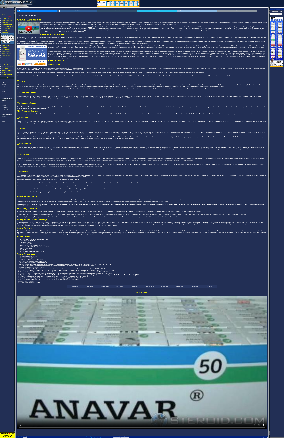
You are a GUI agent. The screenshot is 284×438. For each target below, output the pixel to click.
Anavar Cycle (75, 286)
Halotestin (4, 96)
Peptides (3, 13)
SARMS (3, 14)
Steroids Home (4, 6)
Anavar (3, 82)
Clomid (3, 86)
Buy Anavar (209, 286)
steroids (124, 22)
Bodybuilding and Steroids (7, 66)
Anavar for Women (105, 286)
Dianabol (3, 91)
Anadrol (3, 80)
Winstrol (3, 121)
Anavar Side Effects (149, 286)
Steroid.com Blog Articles (7, 74)
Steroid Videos (5, 22)
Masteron (4, 100)
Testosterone (4, 60)
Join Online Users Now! (277, 9)
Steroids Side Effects (6, 18)
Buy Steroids (4, 30)
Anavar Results (119, 286)
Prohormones (4, 16)
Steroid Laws (4, 47)
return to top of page (263, 437)
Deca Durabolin (5, 89)
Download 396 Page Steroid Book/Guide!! (7, 435)
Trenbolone (4, 119)
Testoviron (4, 116)
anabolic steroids (69, 22)
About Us (11, 6)
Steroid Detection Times (7, 24)
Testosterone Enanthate (7, 112)
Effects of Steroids (6, 55)
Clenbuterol (4, 84)
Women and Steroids (6, 49)
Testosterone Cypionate (7, 109)
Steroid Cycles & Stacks (7, 20)
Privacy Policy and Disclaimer (121, 437)
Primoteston (4, 105)
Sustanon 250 (4, 107)
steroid (90, 27)
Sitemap (3, 72)
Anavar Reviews (134, 286)
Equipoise (4, 93)
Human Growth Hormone (7, 98)
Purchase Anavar (179, 286)
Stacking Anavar (194, 286)
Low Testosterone (5, 62)
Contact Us (16, 6)
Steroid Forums (22, 6)
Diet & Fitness (5, 68)
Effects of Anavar (164, 286)
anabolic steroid (140, 24)
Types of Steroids (5, 45)
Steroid (25, 437)
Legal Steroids (5, 32)
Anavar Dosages (89, 286)
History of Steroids (6, 57)
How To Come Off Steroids (7, 26)
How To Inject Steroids (6, 28)
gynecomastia (82, 121)
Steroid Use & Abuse (6, 51)
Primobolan (4, 102)
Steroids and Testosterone (7, 64)
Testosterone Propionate (7, 114)
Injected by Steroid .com (7, 70)
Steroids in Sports (5, 59)
